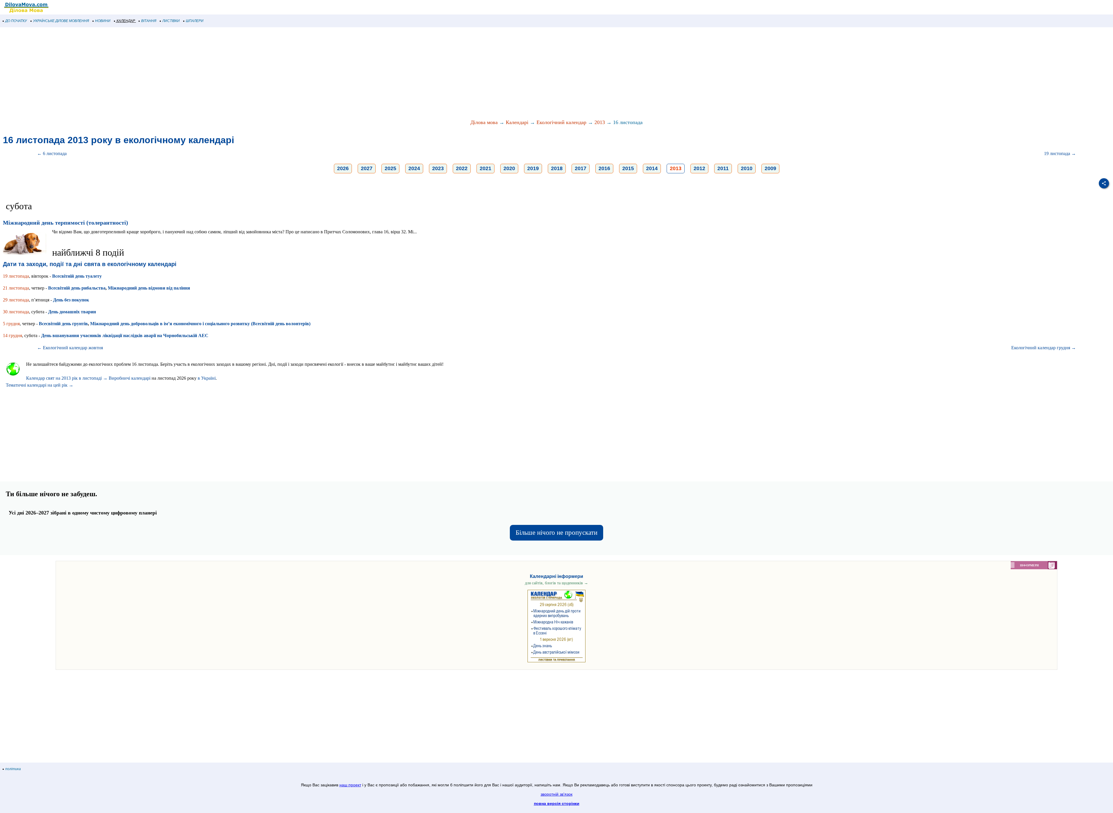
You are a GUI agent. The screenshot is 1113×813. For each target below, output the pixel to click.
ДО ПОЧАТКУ (16, 21)
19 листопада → (1060, 153)
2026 (343, 168)
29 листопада (16, 299)
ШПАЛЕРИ (194, 21)
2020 (509, 168)
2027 (366, 168)
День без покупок (71, 299)
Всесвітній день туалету (77, 276)
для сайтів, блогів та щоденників (556, 583)
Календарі (517, 122)
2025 (390, 168)
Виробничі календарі (129, 378)
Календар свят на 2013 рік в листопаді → (67, 378)
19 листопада (16, 276)
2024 (414, 168)
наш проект (350, 785)
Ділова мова (484, 122)
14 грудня (12, 335)
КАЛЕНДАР (126, 21)
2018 (557, 168)
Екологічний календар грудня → (1043, 347)
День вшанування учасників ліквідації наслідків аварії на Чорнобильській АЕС (124, 335)
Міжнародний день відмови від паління (149, 287)
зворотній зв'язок (556, 794)
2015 (628, 168)
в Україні (207, 378)
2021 (485, 168)
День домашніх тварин (72, 311)
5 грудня (11, 323)
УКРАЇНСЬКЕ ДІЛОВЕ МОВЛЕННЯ (61, 21)
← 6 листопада (52, 153)
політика (13, 769)
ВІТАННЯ (148, 21)
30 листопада (16, 311)
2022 (462, 168)
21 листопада (16, 287)
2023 (438, 168)
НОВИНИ (102, 21)
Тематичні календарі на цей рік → (39, 385)
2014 (652, 168)
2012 (699, 168)
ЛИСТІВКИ (171, 21)
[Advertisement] (174, 73)
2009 (770, 168)
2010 (746, 168)
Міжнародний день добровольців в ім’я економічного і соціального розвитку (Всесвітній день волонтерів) (200, 323)
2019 (533, 168)
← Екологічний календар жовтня (70, 347)
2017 (580, 168)
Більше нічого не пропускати (556, 532)
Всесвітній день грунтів (63, 323)
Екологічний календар (561, 122)
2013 (599, 122)
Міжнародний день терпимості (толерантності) (65, 222)
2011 (723, 168)
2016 (604, 168)
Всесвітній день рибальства (77, 287)
